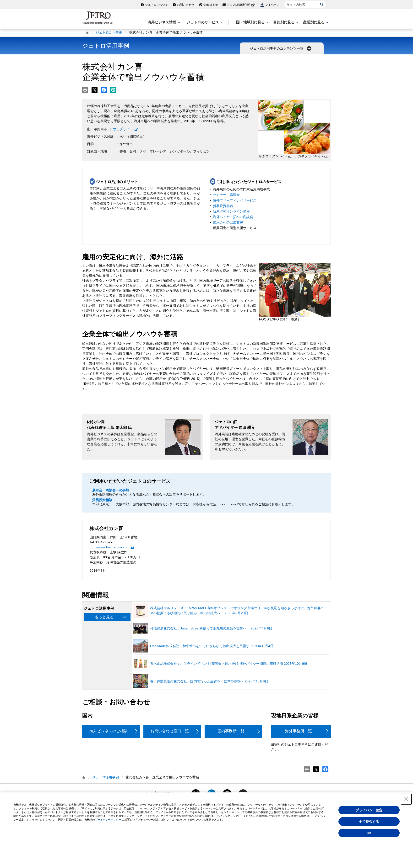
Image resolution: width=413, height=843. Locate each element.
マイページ (272, 4)
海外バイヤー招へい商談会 (233, 217)
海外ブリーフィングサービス (234, 200)
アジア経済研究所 (238, 4)
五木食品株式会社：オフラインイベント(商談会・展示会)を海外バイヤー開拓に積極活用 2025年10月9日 (228, 663)
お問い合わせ (185, 4)
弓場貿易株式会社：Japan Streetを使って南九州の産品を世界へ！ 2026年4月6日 (211, 628)
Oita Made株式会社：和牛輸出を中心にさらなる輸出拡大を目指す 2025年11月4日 (211, 646)
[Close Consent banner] (406, 799)
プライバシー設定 (369, 810)
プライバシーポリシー (108, 819)
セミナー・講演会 (226, 195)
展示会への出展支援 (228, 222)
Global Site (210, 4)
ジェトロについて (156, 4)
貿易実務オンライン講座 (231, 211)
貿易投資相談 (223, 206)
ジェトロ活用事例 (109, 32)
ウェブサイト (123, 129)
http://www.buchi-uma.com (110, 547)
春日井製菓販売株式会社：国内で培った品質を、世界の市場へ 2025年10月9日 (209, 681)
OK (369, 833)
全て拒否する (369, 821)
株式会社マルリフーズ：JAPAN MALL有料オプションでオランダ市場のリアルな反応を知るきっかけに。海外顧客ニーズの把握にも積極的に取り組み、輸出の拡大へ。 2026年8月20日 (238, 610)
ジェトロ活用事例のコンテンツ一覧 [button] (277, 48)
